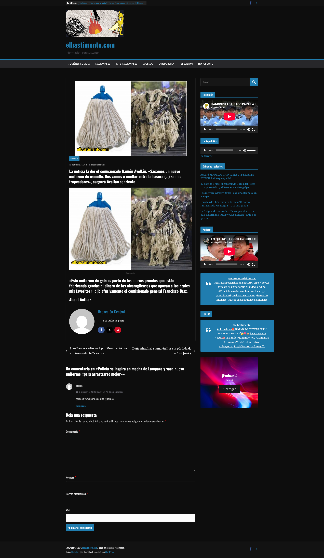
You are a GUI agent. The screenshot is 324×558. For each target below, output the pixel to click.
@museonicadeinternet (242, 278)
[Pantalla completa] (253, 129)
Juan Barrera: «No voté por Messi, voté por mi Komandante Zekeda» (98, 351)
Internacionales (126, 63)
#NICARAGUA (258, 333)
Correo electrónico (77, 494)
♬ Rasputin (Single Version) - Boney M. (242, 346)
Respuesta (81, 406)
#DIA (245, 342)
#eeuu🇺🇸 (220, 337)
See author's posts (113, 320)
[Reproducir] (205, 129)
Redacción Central (98, 164)
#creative (254, 342)
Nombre (71, 477)
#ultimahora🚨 (226, 329)
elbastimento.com (90, 44)
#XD (252, 337)
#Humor (229, 342)
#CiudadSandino (256, 286)
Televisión (186, 63)
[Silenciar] (248, 129)
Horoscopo (205, 63)
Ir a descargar (206, 156)
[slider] (251, 150)
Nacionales (102, 63)
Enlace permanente (116, 391)
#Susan (230, 291)
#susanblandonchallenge (250, 291)
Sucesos (148, 63)
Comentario (73, 431)
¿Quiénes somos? (79, 63)
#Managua (238, 286)
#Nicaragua (225, 286)
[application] (229, 116)
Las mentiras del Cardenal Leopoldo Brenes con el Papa (101, 3)
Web (68, 510)
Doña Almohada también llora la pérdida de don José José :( (161, 351)
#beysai (264, 282)
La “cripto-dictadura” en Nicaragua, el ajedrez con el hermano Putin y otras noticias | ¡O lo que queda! (228, 215)
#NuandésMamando (238, 337)
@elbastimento (242, 325)
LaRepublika (166, 63)
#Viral (221, 291)
